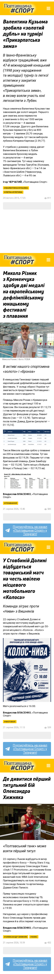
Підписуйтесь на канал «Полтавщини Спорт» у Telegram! (30, 530)
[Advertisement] (27, 231)
